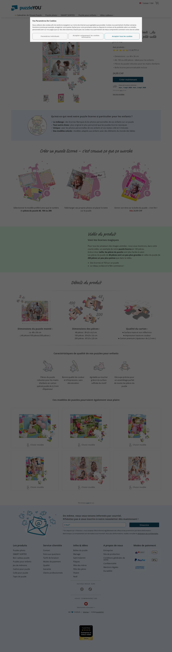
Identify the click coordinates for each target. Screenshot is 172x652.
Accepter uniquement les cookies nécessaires (86, 36)
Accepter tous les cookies (122, 36)
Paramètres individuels (50, 36)
